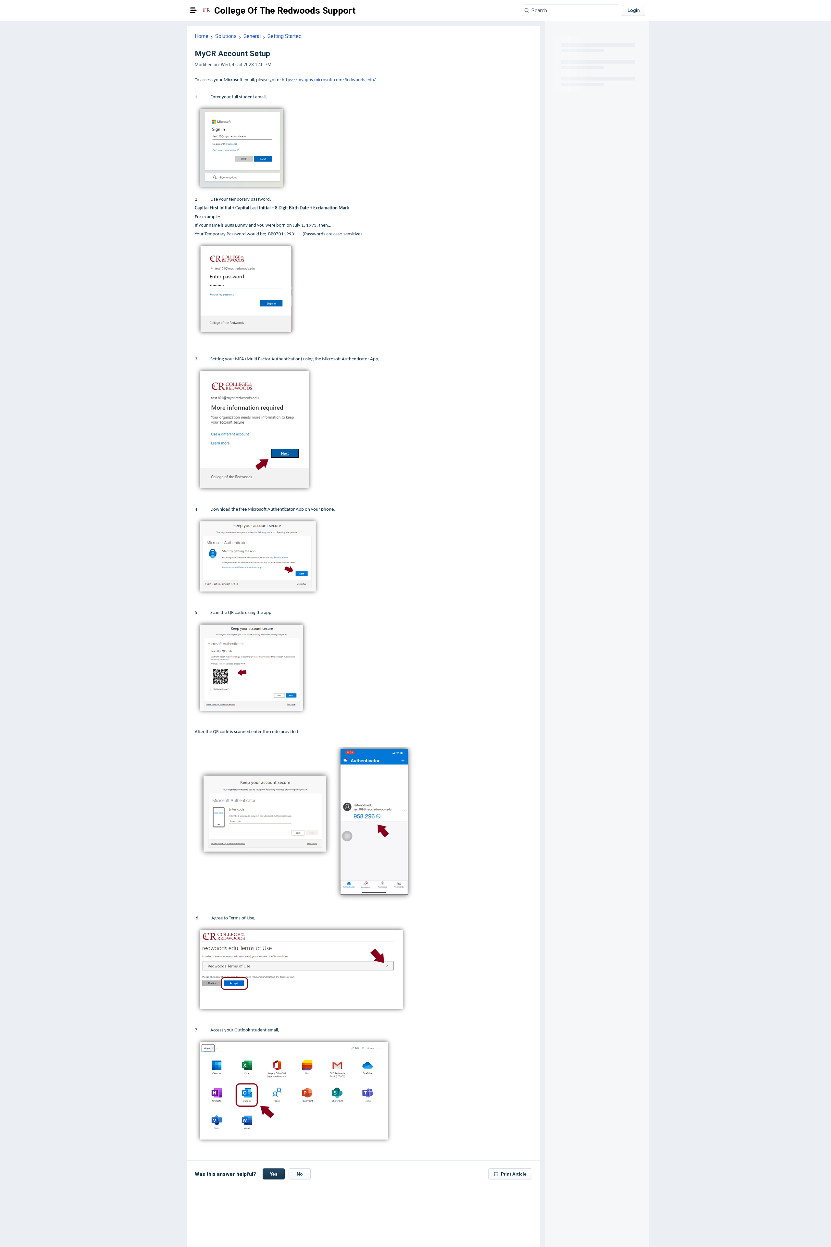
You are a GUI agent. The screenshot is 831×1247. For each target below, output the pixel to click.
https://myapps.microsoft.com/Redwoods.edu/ (329, 80)
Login (633, 10)
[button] (193, 10)
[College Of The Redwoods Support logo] (206, 10)
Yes (274, 1174)
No (300, 1174)
